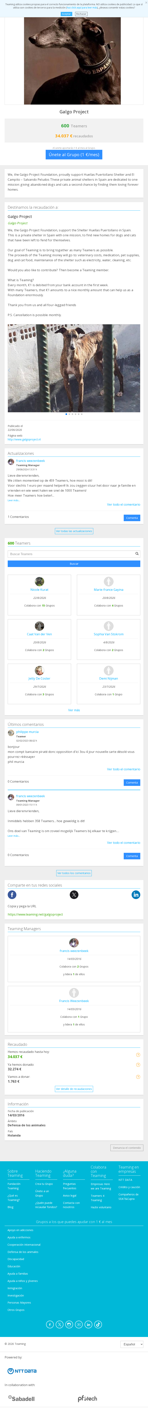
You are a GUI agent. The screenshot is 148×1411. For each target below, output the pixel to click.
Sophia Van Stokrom (109, 634)
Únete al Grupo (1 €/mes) (74, 154)
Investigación (16, 1295)
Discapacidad (16, 1259)
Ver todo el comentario (123, 504)
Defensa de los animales (23, 1252)
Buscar (74, 563)
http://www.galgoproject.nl (24, 439)
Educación (14, 1266)
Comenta (132, 518)
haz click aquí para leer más (82, 7)
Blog (10, 1207)
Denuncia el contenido (127, 1148)
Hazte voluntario (101, 1207)
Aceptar (66, 14)
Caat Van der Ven (39, 634)
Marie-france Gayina (108, 590)
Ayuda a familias (18, 1273)
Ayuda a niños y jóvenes (23, 1281)
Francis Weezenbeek (74, 1001)
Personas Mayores (19, 1302)
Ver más (74, 710)
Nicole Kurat (39, 590)
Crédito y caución (129, 1187)
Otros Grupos (16, 1310)
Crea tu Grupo (44, 1184)
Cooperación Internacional (24, 1244)
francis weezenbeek (30, 461)
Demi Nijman (108, 678)
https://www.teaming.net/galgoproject (35, 914)
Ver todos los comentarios (74, 873)
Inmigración (15, 1288)
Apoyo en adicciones (20, 1230)
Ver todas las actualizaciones (74, 531)
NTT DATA (125, 1180)
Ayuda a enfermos (19, 1237)
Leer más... (14, 500)
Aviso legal (69, 1195)
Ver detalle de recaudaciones (74, 1089)
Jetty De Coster (39, 678)
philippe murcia (27, 732)
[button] (66, 414)
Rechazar (81, 14)
